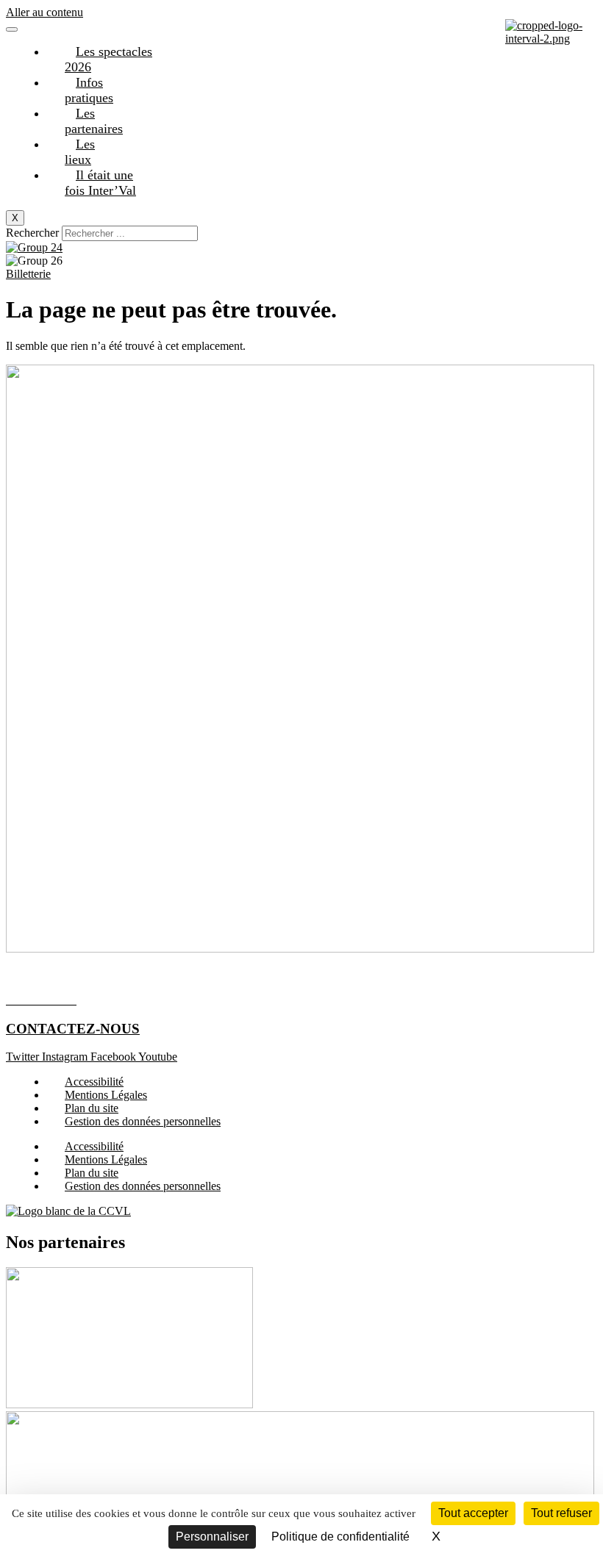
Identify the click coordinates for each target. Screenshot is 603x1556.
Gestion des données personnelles (143, 1121)
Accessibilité (94, 1081)
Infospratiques (89, 90)
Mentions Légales (106, 1095)
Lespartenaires (94, 121)
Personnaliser (212, 1536)
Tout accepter (473, 1513)
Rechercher (34, 232)
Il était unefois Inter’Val (100, 183)
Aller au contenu (44, 12)
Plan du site (91, 1108)
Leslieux (80, 152)
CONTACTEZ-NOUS (73, 1028)
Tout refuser (561, 1513)
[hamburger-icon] (12, 29)
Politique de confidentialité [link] (340, 1536)
